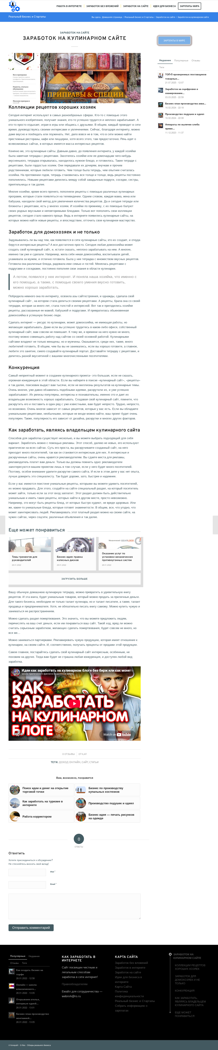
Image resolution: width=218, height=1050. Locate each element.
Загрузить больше (74, 578)
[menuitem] (69, 6)
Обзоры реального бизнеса (39, 1045)
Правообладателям (75, 984)
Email (53, 884)
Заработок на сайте (74, 33)
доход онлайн (69, 762)
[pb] (75, 78)
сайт (85, 762)
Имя (52, 871)
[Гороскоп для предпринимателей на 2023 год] (2, 525)
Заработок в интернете (130, 967)
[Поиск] (206, 6)
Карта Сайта (123, 986)
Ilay (84, 754)
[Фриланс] (215, 525)
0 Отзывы (68, 754)
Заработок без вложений (131, 962)
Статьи (94, 762)
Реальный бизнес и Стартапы (27, 17)
